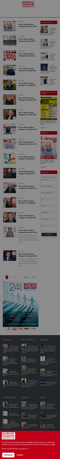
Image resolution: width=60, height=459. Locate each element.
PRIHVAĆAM (8, 455)
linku (53, 444)
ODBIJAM (19, 455)
